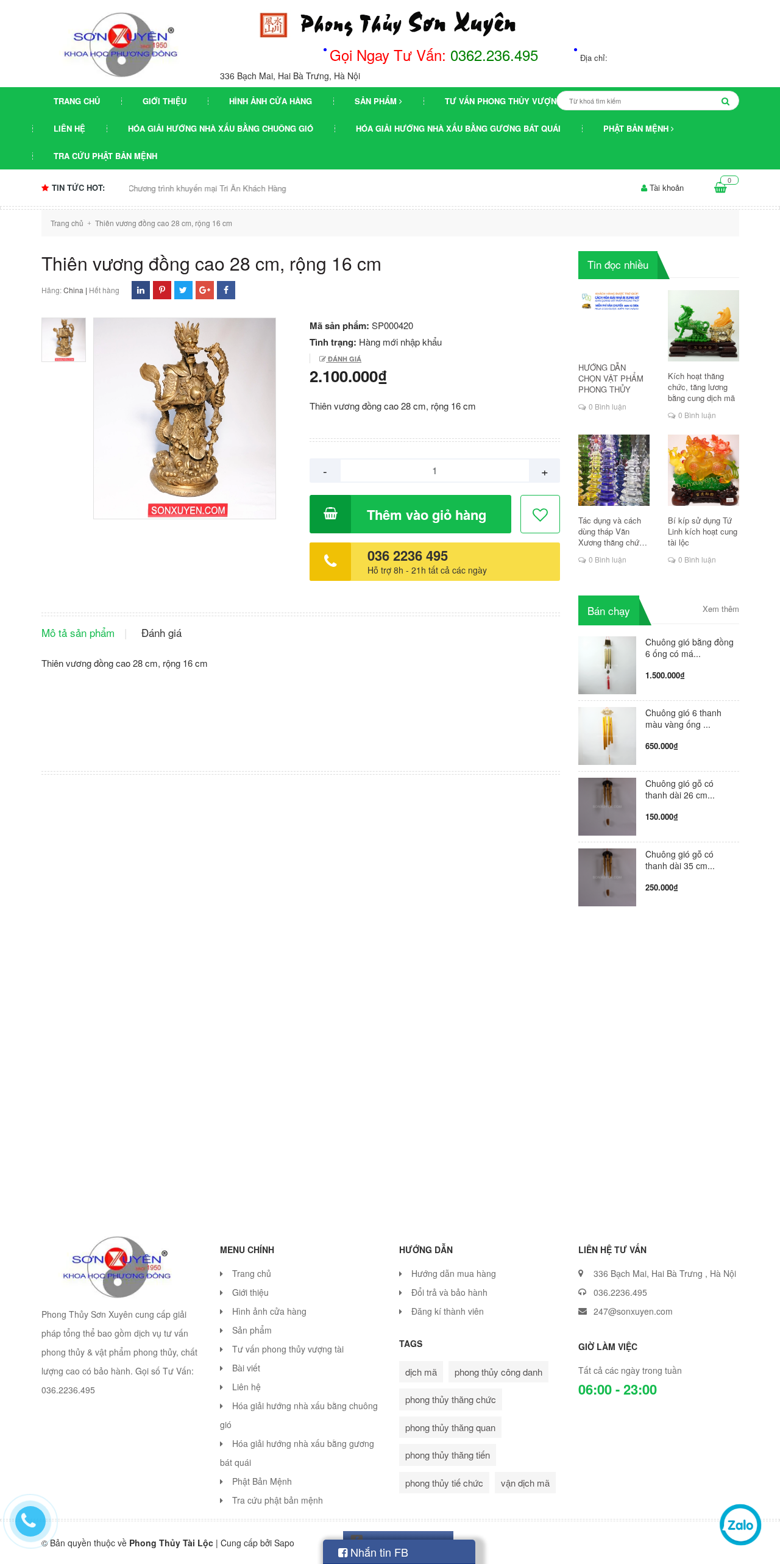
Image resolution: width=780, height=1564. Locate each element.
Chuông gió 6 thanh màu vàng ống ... (683, 718)
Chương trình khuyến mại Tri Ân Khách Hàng (170, 188)
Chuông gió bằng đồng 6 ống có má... (689, 647)
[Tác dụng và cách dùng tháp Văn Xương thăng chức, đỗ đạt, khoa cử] (614, 470)
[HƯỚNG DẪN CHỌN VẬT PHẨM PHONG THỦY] (614, 321)
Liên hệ (69, 128)
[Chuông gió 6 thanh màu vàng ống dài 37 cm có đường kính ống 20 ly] (607, 734)
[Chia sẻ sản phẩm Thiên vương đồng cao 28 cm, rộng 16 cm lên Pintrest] (162, 290)
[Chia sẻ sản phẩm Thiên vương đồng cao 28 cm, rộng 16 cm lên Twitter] (183, 290)
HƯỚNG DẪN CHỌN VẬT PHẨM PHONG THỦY (611, 378)
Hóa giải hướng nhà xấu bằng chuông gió (220, 128)
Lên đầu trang (647, 1544)
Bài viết (246, 1368)
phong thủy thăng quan (450, 1427)
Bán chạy (608, 610)
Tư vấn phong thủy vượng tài (511, 101)
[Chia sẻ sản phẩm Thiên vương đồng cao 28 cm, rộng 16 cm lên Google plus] (204, 290)
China (73, 290)
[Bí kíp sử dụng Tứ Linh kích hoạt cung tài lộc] (703, 470)
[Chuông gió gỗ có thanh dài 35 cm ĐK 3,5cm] (607, 875)
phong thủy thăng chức (450, 1399)
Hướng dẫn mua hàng (453, 1273)
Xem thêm (721, 608)
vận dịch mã (525, 1482)
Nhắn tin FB (377, 1552)
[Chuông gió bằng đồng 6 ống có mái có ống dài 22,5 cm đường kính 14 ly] (607, 663)
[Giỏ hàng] (720, 187)
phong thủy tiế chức (444, 1482)
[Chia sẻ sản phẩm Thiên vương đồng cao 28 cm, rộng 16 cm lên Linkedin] (140, 290)
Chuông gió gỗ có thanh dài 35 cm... (680, 860)
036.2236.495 (620, 1292)
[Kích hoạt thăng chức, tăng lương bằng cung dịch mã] (703, 325)
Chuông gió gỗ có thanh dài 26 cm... (680, 789)
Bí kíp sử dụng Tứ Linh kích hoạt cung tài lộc (702, 531)
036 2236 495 (407, 555)
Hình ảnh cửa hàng (270, 101)
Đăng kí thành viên (447, 1311)
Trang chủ (77, 101)
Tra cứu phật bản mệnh (105, 156)
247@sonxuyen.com (633, 1311)
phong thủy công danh (498, 1371)
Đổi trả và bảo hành (449, 1292)
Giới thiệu (164, 101)
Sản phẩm (377, 101)
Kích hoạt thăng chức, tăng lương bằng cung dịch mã (701, 387)
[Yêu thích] (541, 515)
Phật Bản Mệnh (637, 128)
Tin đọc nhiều (617, 264)
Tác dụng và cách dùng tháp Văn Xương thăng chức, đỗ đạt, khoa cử (612, 531)
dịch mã (421, 1371)
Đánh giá (343, 358)
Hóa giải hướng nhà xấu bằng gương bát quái (458, 128)
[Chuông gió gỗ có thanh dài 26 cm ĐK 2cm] (607, 804)
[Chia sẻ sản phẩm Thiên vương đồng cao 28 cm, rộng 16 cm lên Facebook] (226, 290)
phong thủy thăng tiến (447, 1454)
